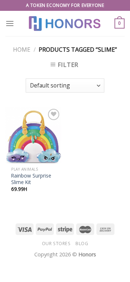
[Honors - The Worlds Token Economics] (65, 23)
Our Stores (56, 243)
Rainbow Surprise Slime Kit (31, 178)
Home (21, 50)
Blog (81, 243)
